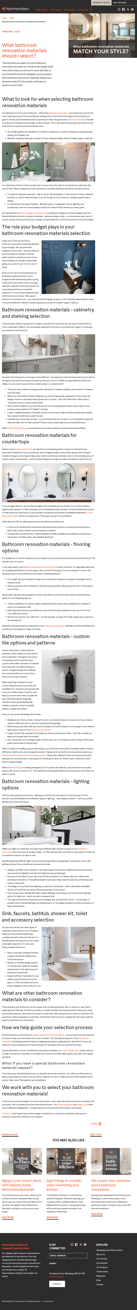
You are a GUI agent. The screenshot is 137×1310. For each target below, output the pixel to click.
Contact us (7, 1113)
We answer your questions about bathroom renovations (110, 1185)
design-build (82, 1104)
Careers (99, 1284)
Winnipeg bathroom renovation (41, 567)
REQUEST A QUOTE (101, 2)
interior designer (17, 767)
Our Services (69, 9)
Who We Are (42, 9)
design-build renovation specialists (48, 1035)
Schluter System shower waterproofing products (24, 755)
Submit (52, 1263)
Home (4, 18)
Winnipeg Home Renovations (109, 1250)
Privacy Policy (48, 1301)
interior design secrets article (33, 213)
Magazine (100, 1276)
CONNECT (57, 1284)
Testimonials (102, 1271)
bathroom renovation (77, 119)
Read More (8, 1217)
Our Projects (56, 9)
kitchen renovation (58, 113)
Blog (12, 18)
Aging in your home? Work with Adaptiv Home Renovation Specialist (21, 1185)
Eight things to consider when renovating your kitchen (64, 1185)
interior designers (65, 1104)
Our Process (101, 1258)
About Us (100, 1254)
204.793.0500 (119, 2)
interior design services (17, 428)
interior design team (71, 1050)
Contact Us (83, 9)
